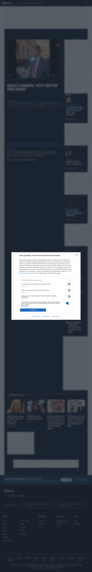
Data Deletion (36, 316)
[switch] (68, 284)
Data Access (46, 316)
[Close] (77, 255)
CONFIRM (33, 310)
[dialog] (46, 286)
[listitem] (46, 280)
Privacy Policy (56, 316)
